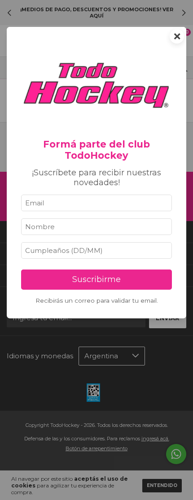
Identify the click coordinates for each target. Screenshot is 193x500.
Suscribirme (96, 279)
